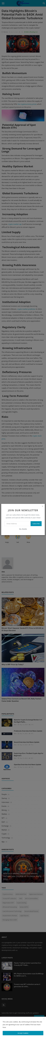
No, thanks (23, 529)
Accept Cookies (23, 1033)
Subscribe (36, 524)
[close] (42, 506)
